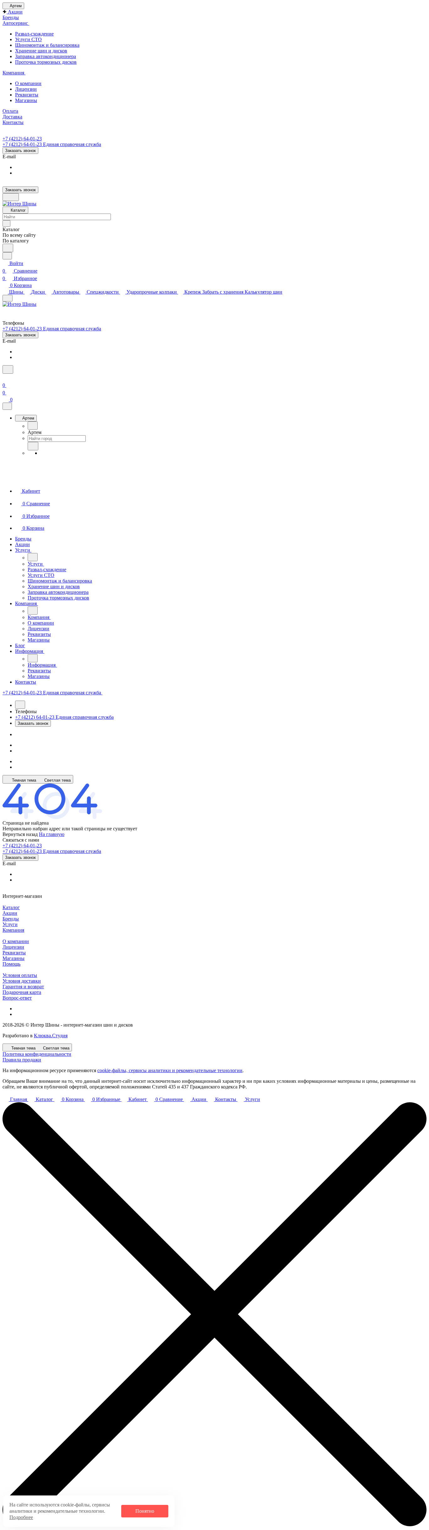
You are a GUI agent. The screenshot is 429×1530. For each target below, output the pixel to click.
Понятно (144, 1511)
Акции (10, 913)
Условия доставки (22, 981)
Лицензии (13, 947)
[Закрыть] (7, 406)
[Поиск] (8, 369)
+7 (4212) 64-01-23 (22, 138)
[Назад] (33, 425)
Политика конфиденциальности (37, 1054)
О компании (16, 941)
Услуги (10, 924)
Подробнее (21, 1517)
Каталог (11, 907)
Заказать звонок (20, 150)
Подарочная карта (22, 992)
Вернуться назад (20, 834)
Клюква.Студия (51, 1035)
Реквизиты (14, 952)
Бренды (11, 918)
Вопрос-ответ (17, 998)
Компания (13, 930)
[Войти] (5, 377)
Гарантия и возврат (23, 986)
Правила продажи (22, 1059)
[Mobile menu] (8, 298)
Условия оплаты (20, 975)
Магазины (13, 958)
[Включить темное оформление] (11, 197)
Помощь (11, 964)
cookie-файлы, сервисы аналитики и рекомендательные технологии (169, 1070)
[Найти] (8, 248)
